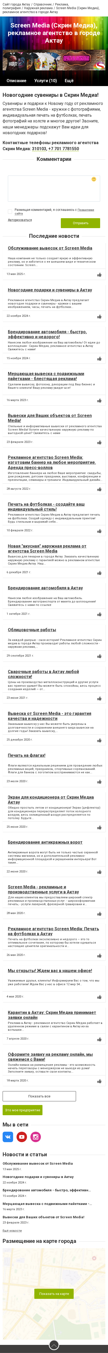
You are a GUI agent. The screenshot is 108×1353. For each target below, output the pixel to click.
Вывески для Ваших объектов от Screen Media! (43, 1217)
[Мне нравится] (99, 275)
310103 (39, 148)
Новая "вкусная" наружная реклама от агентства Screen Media (47, 549)
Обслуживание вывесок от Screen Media (50, 248)
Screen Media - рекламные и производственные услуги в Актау (43, 889)
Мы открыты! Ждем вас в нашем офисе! (50, 970)
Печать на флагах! (26, 755)
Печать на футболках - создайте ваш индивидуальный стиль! (46, 507)
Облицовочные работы (32, 629)
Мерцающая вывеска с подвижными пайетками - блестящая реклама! (46, 376)
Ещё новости (12, 1230)
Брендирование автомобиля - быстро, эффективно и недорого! (47, 334)
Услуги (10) (45, 80)
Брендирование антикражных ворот (45, 842)
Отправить (80, 223)
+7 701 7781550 (63, 148)
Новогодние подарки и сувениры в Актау (50, 289)
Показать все (39, 1096)
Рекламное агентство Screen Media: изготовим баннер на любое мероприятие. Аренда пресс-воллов (52, 462)
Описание (16, 80)
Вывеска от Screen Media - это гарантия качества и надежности (49, 716)
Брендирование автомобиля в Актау (45, 587)
